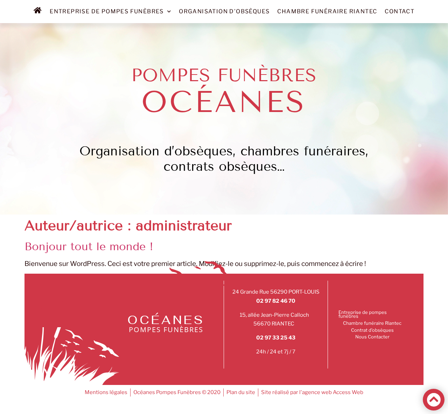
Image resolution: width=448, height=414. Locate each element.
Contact (399, 11)
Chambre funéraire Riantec (327, 11)
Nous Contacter (372, 336)
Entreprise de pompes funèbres (107, 11)
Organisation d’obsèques (224, 11)
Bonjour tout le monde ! (88, 246)
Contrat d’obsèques (372, 330)
